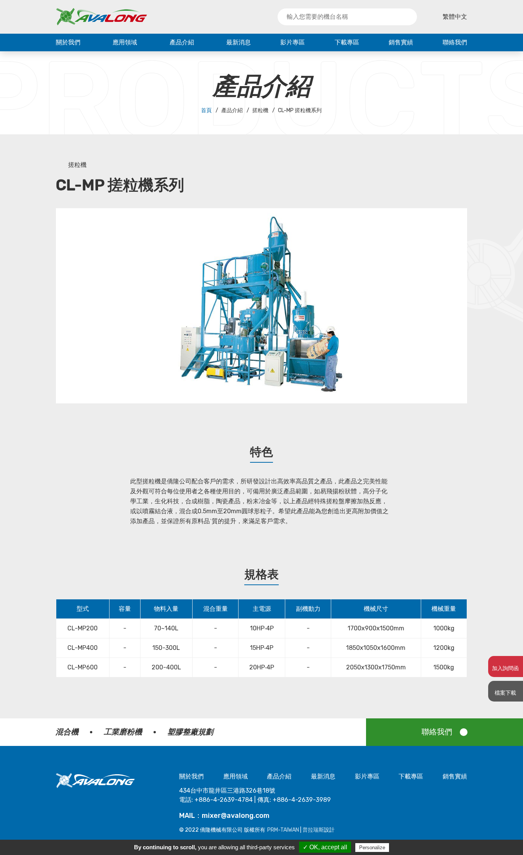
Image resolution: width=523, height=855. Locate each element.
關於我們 (68, 42)
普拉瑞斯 (313, 830)
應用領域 (125, 42)
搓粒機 (77, 164)
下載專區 (347, 42)
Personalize (372, 847)
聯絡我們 (455, 42)
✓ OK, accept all (325, 847)
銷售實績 (401, 42)
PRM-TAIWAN (283, 830)
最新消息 (238, 42)
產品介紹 (182, 42)
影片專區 (292, 42)
